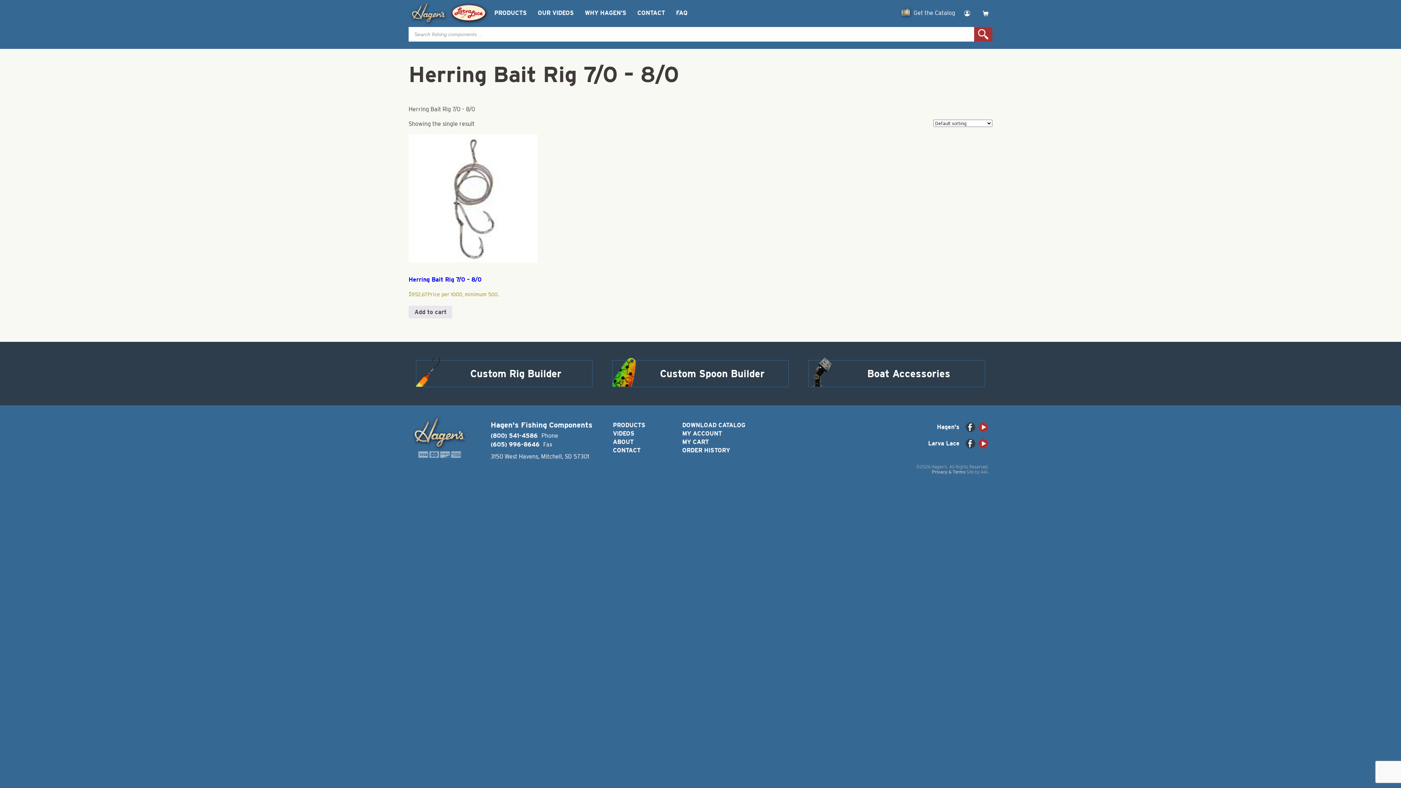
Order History (706, 450)
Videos (623, 433)
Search (983, 34)
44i (984, 472)
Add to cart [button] (430, 312)
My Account (702, 433)
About (623, 442)
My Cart (695, 442)
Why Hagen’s (605, 12)
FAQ (681, 12)
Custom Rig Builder (515, 373)
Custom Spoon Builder (712, 373)
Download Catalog (713, 425)
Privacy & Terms (948, 472)
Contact (651, 12)
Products (510, 12)
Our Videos (556, 12)
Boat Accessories (908, 373)
